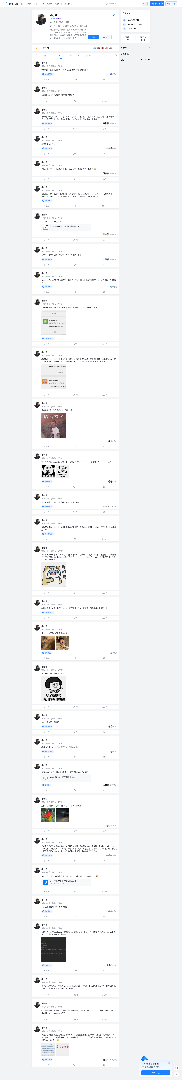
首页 (23, 4)
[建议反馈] (176, 1068)
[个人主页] (114, 16)
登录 (171, 4)
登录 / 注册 (156, 1073)
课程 (35, 4)
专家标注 (68, 4)
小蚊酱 (44, 63)
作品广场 (58, 4)
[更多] (176, 1074)
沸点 (29, 4)
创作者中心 (155, 4)
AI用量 (49, 4)
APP (42, 4)
